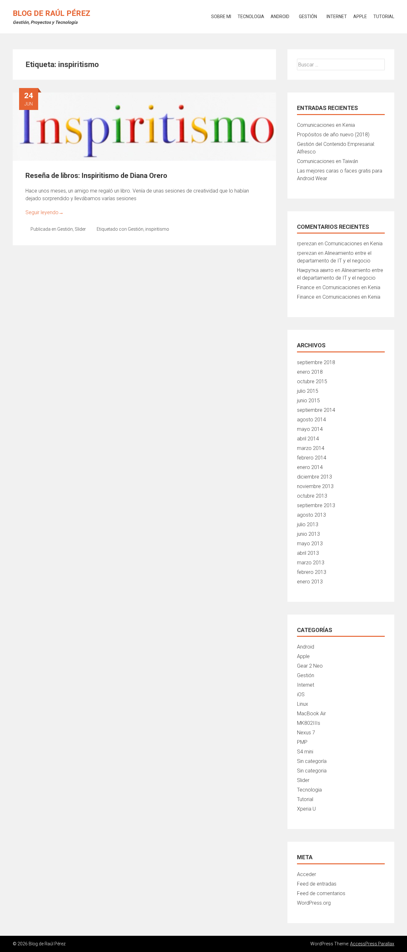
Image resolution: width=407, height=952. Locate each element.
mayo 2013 (310, 544)
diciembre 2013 (314, 477)
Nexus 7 (306, 733)
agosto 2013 (311, 515)
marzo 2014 (310, 448)
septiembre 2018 (316, 362)
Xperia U (306, 809)
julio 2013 (307, 524)
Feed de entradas (316, 884)
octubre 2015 (312, 381)
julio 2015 (307, 391)
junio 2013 (308, 534)
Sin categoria (312, 771)
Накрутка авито (315, 270)
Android (280, 16)
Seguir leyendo (44, 212)
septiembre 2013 (316, 505)
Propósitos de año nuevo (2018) (333, 135)
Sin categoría (312, 761)
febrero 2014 (311, 458)
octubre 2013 (312, 496)
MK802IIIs (308, 723)
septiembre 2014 (316, 410)
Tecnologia (251, 16)
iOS (301, 694)
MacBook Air (311, 714)
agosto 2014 (311, 420)
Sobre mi (221, 16)
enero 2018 (310, 372)
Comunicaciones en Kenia (326, 125)
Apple (360, 16)
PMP (302, 742)
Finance (305, 287)
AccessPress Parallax (372, 943)
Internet (337, 16)
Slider (80, 229)
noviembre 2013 (315, 486)
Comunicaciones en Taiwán (327, 161)
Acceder (306, 874)
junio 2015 (308, 401)
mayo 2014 (310, 429)
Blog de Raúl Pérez (51, 13)
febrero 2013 (311, 572)
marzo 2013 (310, 563)
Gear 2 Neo (310, 666)
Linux (302, 704)
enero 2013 (310, 582)
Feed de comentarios (321, 893)
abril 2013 (308, 553)
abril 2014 (308, 439)
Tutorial (383, 16)
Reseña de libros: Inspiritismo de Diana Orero (96, 176)
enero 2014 (310, 467)
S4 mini (305, 752)
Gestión (308, 16)
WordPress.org (314, 903)
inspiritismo (157, 229)
